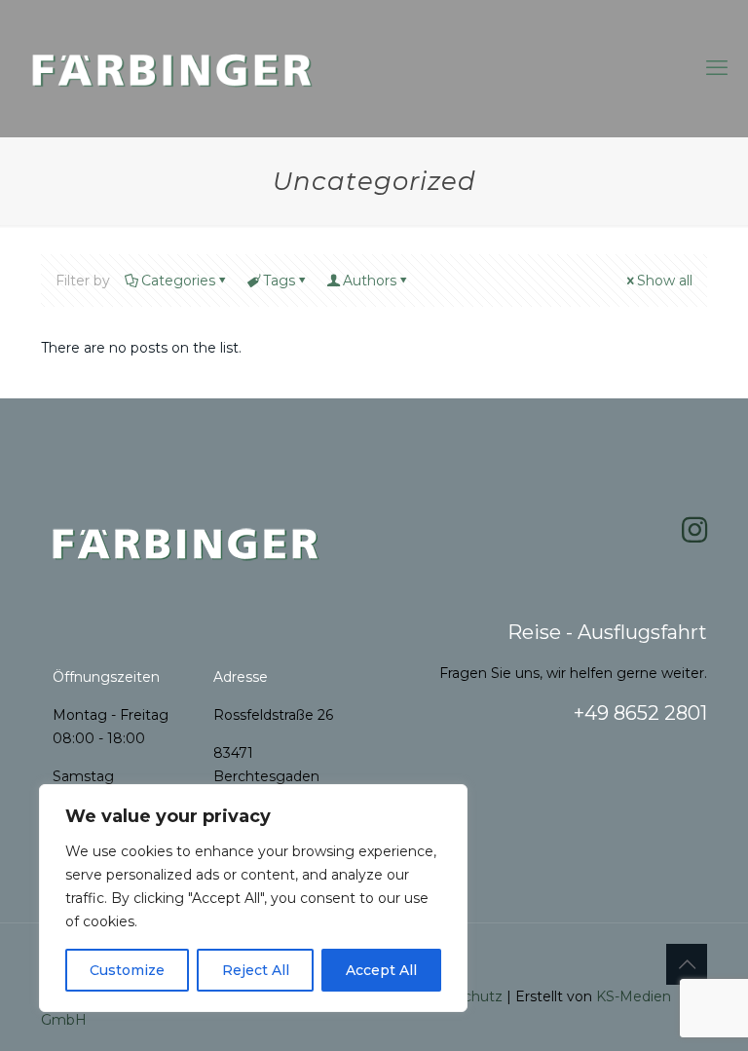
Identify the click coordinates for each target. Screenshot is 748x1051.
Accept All (381, 970)
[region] (253, 898)
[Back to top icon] (686, 964)
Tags (279, 280)
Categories (178, 280)
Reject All (255, 970)
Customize (127, 970)
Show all (664, 280)
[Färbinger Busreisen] (173, 68)
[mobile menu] (716, 68)
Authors (369, 280)
